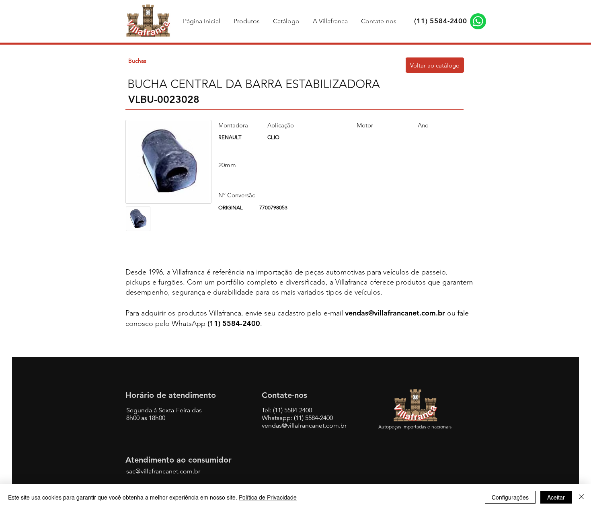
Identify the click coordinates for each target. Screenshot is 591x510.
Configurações (510, 497)
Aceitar (556, 497)
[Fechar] (581, 497)
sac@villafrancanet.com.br (163, 471)
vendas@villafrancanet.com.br (395, 312)
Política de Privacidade (268, 497)
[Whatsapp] (478, 21)
